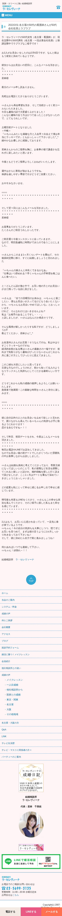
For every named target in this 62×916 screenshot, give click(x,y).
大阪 (9, 709)
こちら (15, 895)
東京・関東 (12, 699)
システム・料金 (9, 607)
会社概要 (6, 627)
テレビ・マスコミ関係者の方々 (17, 750)
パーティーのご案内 (11, 757)
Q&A (4, 729)
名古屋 (10, 704)
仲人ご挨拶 (7, 620)
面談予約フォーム (10, 647)
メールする (51, 911)
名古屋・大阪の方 (10, 723)
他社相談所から (15, 689)
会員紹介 (6, 661)
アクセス (6, 634)
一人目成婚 (12, 684)
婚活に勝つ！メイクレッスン (16, 654)
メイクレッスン (15, 679)
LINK (4, 736)
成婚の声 (6, 613)
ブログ (5, 641)
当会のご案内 (8, 600)
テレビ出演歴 (8, 743)
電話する (10, 911)
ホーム (5, 593)
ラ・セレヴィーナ (25, 559)
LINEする (31, 911)
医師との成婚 (14, 694)
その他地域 (12, 714)
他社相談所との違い (11, 668)
